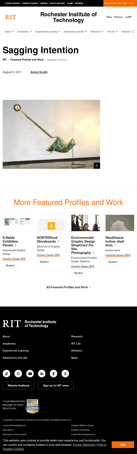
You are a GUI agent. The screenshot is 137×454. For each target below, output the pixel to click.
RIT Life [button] (111, 31)
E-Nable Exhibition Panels (10, 241)
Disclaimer (8, 429)
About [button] (8, 31)
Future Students (12, 3)
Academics (9, 343)
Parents (43, 3)
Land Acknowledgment (14, 425)
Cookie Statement (84, 445)
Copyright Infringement (83, 434)
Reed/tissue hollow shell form (114, 241)
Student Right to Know (82, 425)
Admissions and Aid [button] (74, 31)
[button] (133, 31)
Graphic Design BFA (14, 259)
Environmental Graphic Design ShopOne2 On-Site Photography (83, 245)
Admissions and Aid (15, 357)
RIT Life (76, 343)
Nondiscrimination (80, 429)
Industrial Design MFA (117, 255)
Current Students (30, 3)
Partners (79, 3)
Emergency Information (15, 434)
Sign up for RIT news (56, 385)
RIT (5, 59)
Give (131, 3)
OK (122, 444)
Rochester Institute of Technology (68, 17)
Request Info (110, 3)
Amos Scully (39, 72)
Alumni (70, 3)
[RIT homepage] (10, 17)
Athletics (126, 31)
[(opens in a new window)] (6, 373)
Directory (118, 16)
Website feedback (18, 385)
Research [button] (96, 31)
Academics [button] (23, 31)
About (6, 336)
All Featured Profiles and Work (67, 287)
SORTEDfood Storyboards (47, 239)
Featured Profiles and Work (27, 59)
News (109, 16)
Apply (125, 3)
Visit (119, 3)
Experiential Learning (16, 350)
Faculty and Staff (57, 3)
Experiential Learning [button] (46, 31)
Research (77, 336)
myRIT (129, 16)
